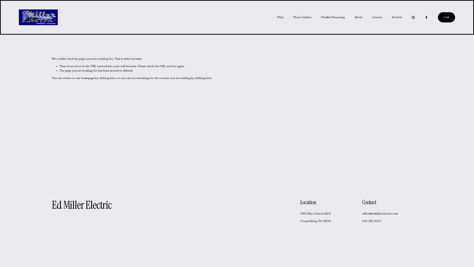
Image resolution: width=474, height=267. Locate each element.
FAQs (280, 17)
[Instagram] (413, 17)
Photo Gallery (302, 17)
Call (446, 17)
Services (397, 17)
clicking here (107, 78)
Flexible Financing (333, 17)
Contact (377, 17)
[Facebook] (426, 17)
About (358, 17)
